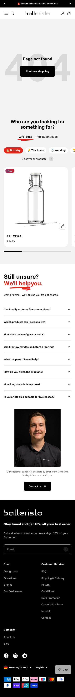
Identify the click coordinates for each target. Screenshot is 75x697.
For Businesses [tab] (47, 136)
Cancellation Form (52, 604)
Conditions (47, 591)
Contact (46, 617)
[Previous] (4, 4)
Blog (6, 643)
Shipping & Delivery (52, 578)
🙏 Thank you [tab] (36, 150)
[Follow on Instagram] (15, 657)
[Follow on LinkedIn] (24, 655)
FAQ (43, 571)
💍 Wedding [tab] (58, 150)
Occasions (10, 578)
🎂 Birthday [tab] (13, 150)
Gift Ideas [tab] (25, 136)
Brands (8, 584)
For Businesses (13, 591)
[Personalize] (62, 226)
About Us (9, 637)
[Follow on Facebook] (6, 657)
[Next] (70, 4)
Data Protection (50, 598)
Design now (11, 571)
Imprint (45, 611)
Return (45, 584)
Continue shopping (37, 71)
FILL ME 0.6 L (15, 236)
